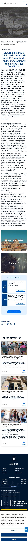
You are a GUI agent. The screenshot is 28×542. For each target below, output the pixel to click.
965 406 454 (23, 479)
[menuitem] (7, 468)
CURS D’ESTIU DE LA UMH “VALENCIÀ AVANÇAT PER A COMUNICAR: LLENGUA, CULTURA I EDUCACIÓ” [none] (16, 296)
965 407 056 (23, 481)
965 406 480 (23, 483)
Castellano (20, 1)
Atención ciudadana (19, 468)
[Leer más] (24, 370)
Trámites (4, 468)
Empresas (4, 472)
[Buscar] (26, 4)
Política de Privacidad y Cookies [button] (8, 524)
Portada (3, 41)
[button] (2, 3)
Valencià (25, 1)
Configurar (14, 530)
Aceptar (14, 539)
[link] (10, 3)
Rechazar (14, 534)
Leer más (24, 372)
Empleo (4, 470)
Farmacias (17, 470)
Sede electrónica (18, 472)
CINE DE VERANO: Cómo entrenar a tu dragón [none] (16, 282)
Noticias (8, 41)
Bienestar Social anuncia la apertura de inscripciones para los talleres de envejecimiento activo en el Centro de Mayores (12, 358)
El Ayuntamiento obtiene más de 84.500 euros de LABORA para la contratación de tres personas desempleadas (13, 393)
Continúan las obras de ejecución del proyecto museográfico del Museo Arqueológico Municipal (11, 426)
